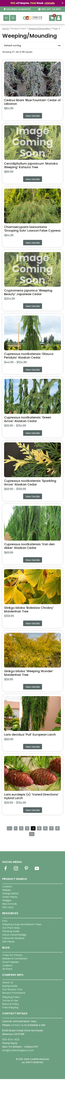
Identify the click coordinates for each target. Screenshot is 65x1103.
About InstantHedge (14, 934)
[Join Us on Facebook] (5, 870)
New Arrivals (9, 904)
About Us (7, 982)
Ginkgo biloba (10, 893)
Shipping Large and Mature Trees (21, 924)
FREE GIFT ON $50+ (51, 9)
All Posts (7, 969)
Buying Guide (9, 986)
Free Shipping (10, 1007)
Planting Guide (10, 931)
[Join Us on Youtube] (37, 870)
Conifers (7, 886)
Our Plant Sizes (11, 928)
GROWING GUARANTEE (18, 9)
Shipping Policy (11, 997)
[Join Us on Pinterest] (26, 870)
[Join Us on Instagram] (16, 870)
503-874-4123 (10, 1039)
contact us (17, 1025)
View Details (32, 116)
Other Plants (9, 897)
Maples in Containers (14, 958)
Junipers (7, 965)
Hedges (6, 900)
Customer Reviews (13, 938)
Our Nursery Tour (12, 989)
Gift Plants (8, 941)
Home (5, 28)
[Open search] (13, 18)
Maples (6, 890)
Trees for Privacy (12, 955)
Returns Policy (10, 1004)
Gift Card (7, 907)
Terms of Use (10, 1000)
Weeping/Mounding (39, 28)
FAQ (4, 921)
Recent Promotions (13, 993)
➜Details (49, 3)
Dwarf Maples (10, 962)
